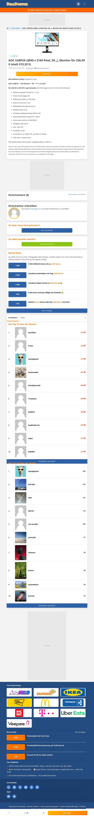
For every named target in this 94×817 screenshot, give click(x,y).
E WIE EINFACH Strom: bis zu (44, 264)
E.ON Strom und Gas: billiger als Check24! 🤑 (45, 292)
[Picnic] (19, 713)
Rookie (31, 570)
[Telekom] (46, 713)
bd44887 (31, 452)
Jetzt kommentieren (42, 68)
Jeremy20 (32, 537)
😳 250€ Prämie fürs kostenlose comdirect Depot (47, 10)
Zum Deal (46, 74)
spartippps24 (33, 359)
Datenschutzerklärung (68, 806)
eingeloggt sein (35, 209)
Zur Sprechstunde (47, 244)
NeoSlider (32, 332)
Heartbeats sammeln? (47, 461)
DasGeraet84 (33, 372)
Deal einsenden (47, 230)
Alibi (30, 498)
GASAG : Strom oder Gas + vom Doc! (49, 302)
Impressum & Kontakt (17, 806)
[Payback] (73, 702)
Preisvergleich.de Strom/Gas (38, 736)
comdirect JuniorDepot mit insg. (45, 273)
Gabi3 (30, 438)
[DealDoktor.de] (17, 4)
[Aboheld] (19, 692)
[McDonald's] (46, 702)
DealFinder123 (33, 425)
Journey (31, 596)
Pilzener (30, 68)
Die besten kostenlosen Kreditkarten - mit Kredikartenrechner (32, 775)
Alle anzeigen (47, 311)
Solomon (31, 552)
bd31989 (31, 484)
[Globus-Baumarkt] (46, 692)
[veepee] (19, 723)
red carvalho (33, 524)
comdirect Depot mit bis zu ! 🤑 (45, 283)
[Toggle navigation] (84, 4)
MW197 (31, 511)
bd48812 (31, 412)
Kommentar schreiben (77, 194)
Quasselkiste (33, 584)
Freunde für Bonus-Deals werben (40, 755)
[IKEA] (73, 692)
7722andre (32, 399)
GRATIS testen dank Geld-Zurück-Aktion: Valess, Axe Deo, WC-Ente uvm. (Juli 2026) (40, 766)
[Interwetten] (19, 702)
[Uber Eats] (73, 713)
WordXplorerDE (34, 385)
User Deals (15, 28)
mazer (30, 346)
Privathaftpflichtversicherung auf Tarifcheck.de (45, 745)
